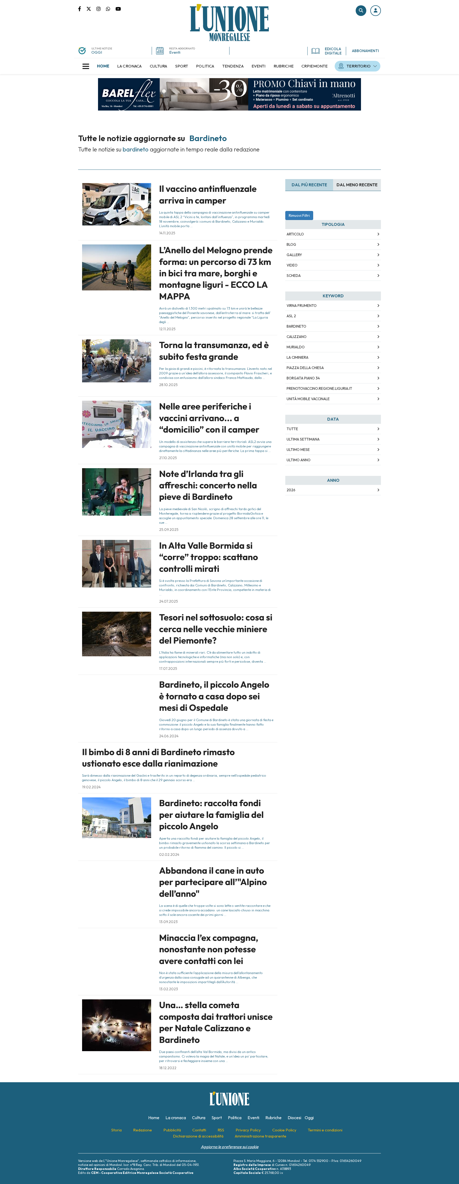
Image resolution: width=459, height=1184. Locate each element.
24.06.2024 (168, 736)
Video (292, 265)
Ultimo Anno (299, 460)
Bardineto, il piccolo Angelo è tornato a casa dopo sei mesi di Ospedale (214, 696)
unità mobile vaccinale (308, 398)
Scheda (294, 275)
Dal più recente (309, 184)
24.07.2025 (168, 601)
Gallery (294, 254)
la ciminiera (297, 357)
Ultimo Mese (298, 449)
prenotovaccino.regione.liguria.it (319, 388)
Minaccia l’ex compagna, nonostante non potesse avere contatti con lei (208, 949)
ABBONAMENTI (365, 50)
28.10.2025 (168, 384)
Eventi (174, 52)
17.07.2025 (168, 668)
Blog (291, 244)
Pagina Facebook (82, 8)
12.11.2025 (167, 329)
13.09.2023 (168, 921)
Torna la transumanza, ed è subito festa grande (214, 350)
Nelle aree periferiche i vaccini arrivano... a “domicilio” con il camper (209, 418)
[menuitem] (103, 66)
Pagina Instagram (101, 8)
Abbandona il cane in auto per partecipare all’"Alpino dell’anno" (213, 882)
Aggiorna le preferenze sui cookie (229, 1146)
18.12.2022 (167, 1067)
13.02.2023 (168, 989)
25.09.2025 (168, 529)
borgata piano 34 (303, 378)
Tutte (292, 428)
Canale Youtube (118, 8)
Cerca (361, 10)
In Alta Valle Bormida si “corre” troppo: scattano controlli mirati (208, 557)
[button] (375, 10)
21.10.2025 (168, 457)
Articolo (295, 234)
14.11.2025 (167, 233)
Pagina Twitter (91, 8)
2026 (291, 490)
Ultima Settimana (303, 439)
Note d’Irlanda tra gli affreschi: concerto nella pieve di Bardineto (208, 485)
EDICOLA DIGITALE (333, 51)
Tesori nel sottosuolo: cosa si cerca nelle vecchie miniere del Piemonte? (215, 629)
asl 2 (291, 316)
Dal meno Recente (357, 184)
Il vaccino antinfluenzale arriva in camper (208, 194)
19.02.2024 (91, 787)
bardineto (296, 326)
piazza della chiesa (305, 367)
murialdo (296, 347)
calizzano (297, 336)
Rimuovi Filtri (299, 215)
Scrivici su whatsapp (111, 8)
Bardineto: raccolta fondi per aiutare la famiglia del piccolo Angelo (211, 814)
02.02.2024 (169, 854)
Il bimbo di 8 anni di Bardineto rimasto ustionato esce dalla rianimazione (158, 757)
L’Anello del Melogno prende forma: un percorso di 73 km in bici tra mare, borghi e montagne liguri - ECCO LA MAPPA (216, 273)
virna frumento (302, 305)
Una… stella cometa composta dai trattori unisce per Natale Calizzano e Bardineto (216, 1022)
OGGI (96, 52)
